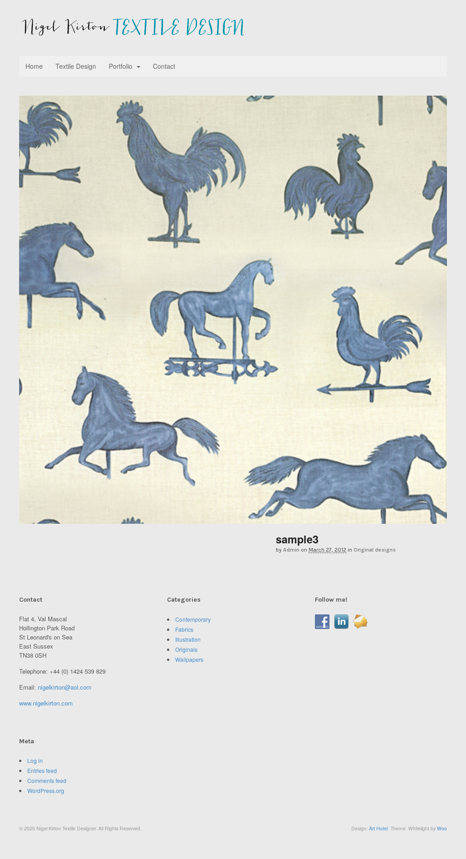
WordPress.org (45, 790)
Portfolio (120, 66)
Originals (186, 649)
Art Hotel (378, 828)
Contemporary (193, 619)
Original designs (375, 550)
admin (291, 550)
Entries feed (42, 770)
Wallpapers (189, 659)
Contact (164, 66)
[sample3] (233, 519)
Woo (442, 828)
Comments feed (46, 780)
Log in (35, 760)
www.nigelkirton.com (46, 703)
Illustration (188, 639)
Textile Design (76, 66)
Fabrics (184, 629)
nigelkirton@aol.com (64, 687)
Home (34, 66)
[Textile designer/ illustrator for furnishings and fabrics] (131, 31)
